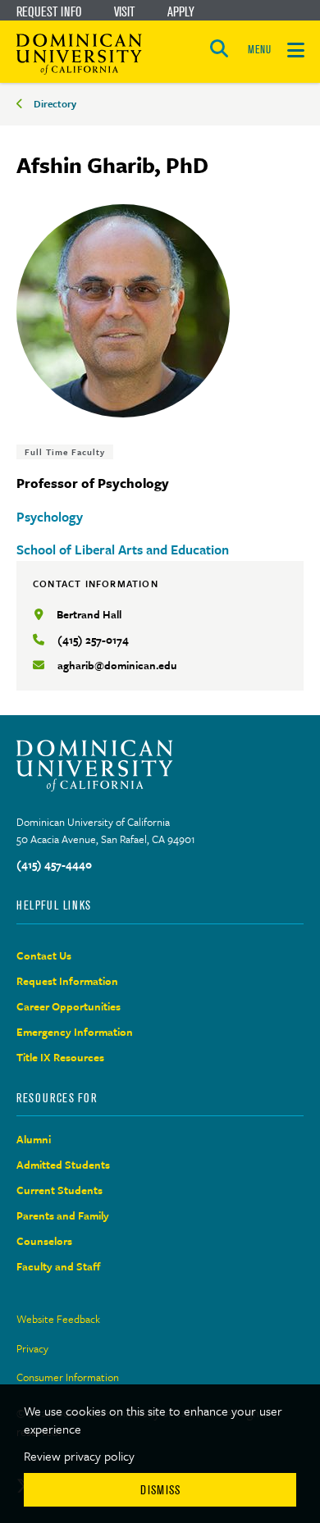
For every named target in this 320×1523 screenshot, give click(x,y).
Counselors (44, 1241)
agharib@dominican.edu (117, 665)
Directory (55, 103)
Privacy (32, 1348)
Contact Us (43, 955)
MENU (259, 50)
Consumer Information (67, 1377)
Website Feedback (58, 1319)
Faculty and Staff (58, 1266)
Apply (180, 11)
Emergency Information (74, 1032)
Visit (124, 11)
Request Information (67, 981)
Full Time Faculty (65, 452)
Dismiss (160, 1490)
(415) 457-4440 (54, 864)
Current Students (59, 1190)
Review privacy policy (79, 1456)
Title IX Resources (60, 1057)
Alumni (33, 1139)
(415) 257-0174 (93, 640)
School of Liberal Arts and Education (122, 549)
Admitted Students (63, 1164)
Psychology (49, 517)
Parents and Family (62, 1215)
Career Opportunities (68, 1006)
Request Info (48, 11)
